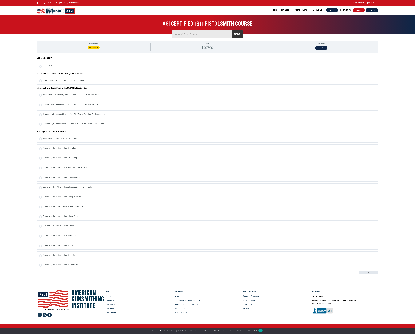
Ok (260, 331)
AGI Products (301, 10)
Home (274, 10)
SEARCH (237, 34)
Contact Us (345, 10)
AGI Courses (111, 304)
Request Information (251, 296)
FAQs (176, 296)
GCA (331, 10)
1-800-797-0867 (358, 3)
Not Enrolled (93, 47)
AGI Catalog (111, 312)
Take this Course (321, 48)
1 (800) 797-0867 (318, 296)
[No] (412, 331)
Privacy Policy (248, 304)
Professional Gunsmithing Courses (187, 300)
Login (358, 10)
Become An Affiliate (182, 312)
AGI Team (110, 308)
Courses (285, 10)
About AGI (317, 10)
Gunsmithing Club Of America (186, 304)
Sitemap (246, 308)
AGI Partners (179, 308)
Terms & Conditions (250, 300)
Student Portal (371, 3)
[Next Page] (377, 272)
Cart (371, 10)
